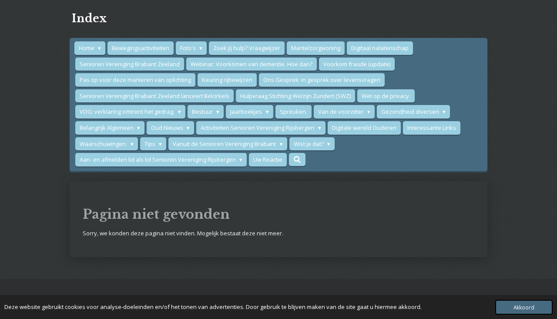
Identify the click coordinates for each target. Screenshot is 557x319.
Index (89, 18)
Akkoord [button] (523, 307)
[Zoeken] (297, 159)
